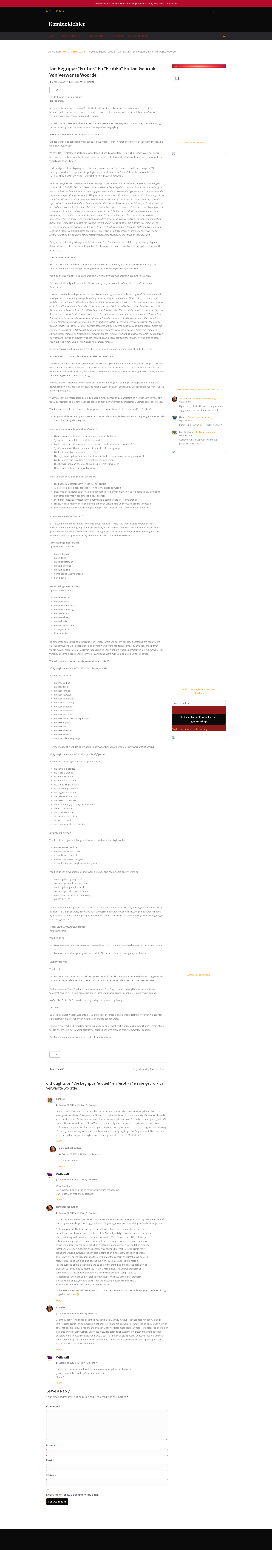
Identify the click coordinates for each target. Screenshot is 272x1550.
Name (50, 1445)
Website (51, 1475)
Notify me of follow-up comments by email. (72, 1494)
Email (50, 1460)
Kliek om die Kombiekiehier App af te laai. (199, 389)
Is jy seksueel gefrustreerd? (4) (148, 1069)
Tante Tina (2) (57, 1069)
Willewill (62, 1174)
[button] (54, 36)
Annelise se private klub (198, 974)
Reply (59, 1140)
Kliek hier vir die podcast (195, 142)
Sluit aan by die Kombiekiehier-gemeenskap (199, 719)
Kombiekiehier (67, 24)
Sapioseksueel (96, 35)
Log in (175, 66)
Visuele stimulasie (70, 35)
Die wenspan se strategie (204, 398)
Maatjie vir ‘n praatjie (205, 431)
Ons (51, 35)
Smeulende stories (138, 35)
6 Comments (88, 81)
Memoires (117, 35)
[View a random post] (224, 35)
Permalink (93, 1105)
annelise (75, 81)
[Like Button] (52, 90)
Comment (53, 1406)
